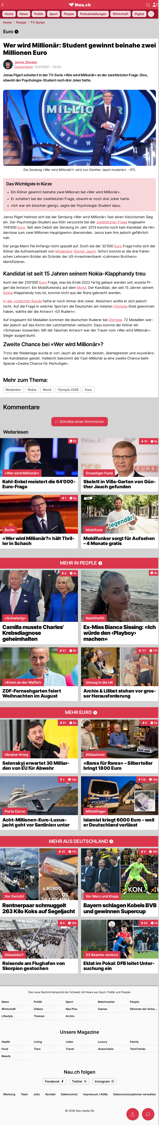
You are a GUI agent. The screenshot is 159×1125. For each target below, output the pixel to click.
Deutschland (23, 67)
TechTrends (137, 1048)
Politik (38, 1001)
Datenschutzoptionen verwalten (134, 1094)
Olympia (120, 306)
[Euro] (79, 31)
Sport (69, 1001)
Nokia (8, 293)
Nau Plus (71, 1009)
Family (134, 1041)
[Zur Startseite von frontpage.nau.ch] (80, 5)
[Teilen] (132, 1114)
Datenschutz (69, 1094)
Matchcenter (106, 1001)
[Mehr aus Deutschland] (79, 841)
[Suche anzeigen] (148, 4)
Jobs (36, 1094)
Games (102, 1009)
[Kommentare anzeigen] (148, 1114)
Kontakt (50, 1094)
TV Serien (37, 22)
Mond (81, 288)
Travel (70, 1048)
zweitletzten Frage (111, 222)
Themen (39, 1016)
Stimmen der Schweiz (144, 1009)
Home (7, 22)
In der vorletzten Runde (22, 301)
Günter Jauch (85, 251)
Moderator (64, 251)
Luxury (102, 1041)
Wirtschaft (9, 1009)
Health (6, 1041)
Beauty (6, 1056)
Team (24, 1094)
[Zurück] (2, 4)
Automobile (105, 1048)
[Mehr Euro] (79, 712)
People (21, 22)
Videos (38, 1009)
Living (38, 1041)
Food (5, 1048)
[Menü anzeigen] (155, 5)
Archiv (70, 1016)
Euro (21, 227)
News (5, 1001)
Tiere (37, 1048)
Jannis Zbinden (25, 62)
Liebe (69, 1041)
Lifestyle (7, 1016)
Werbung (9, 1094)
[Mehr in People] (79, 563)
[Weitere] (151, 14)
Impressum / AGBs (95, 1094)
